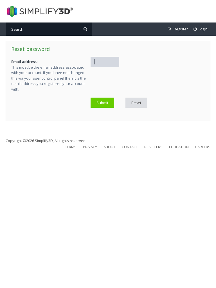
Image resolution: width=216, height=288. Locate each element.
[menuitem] (201, 29)
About (109, 146)
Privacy (90, 146)
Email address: (24, 61)
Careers (202, 146)
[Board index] (39, 11)
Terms (70, 146)
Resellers (153, 146)
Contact (130, 146)
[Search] (85, 29)
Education (179, 146)
